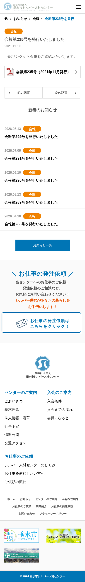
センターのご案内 (21, 392)
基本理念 (12, 409)
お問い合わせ (27, 513)
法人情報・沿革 (17, 418)
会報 (14, 31)
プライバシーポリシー (53, 513)
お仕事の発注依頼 (62, 506)
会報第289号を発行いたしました (31, 202)
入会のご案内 (59, 392)
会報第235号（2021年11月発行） (43, 72)
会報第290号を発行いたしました (31, 180)
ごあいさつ (14, 401)
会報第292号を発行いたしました (31, 137)
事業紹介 (41, 506)
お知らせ (25, 499)
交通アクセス (15, 443)
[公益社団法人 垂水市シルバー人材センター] (28, 7)
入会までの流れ (60, 409)
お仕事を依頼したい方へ (24, 473)
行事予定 (12, 426)
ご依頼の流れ (15, 482)
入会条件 (54, 401)
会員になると (58, 418)
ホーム (11, 499)
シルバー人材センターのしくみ (30, 465)
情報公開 (12, 435)
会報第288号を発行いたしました (31, 224)
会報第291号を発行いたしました (31, 158)
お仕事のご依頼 (19, 456)
